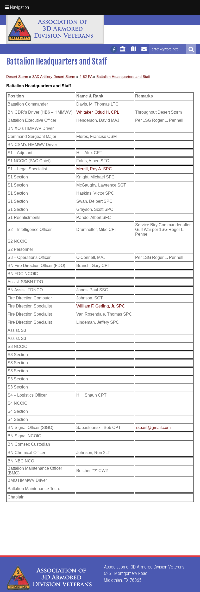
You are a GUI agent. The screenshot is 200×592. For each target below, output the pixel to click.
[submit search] (191, 49)
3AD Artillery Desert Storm (53, 76)
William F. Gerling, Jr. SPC (100, 306)
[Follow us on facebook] (113, 49)
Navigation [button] (19, 7)
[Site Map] (133, 51)
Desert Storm (17, 76)
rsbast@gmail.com (153, 427)
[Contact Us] (144, 51)
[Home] (122, 51)
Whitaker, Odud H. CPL (97, 112)
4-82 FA (85, 76)
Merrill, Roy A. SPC (94, 169)
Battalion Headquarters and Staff (123, 76)
